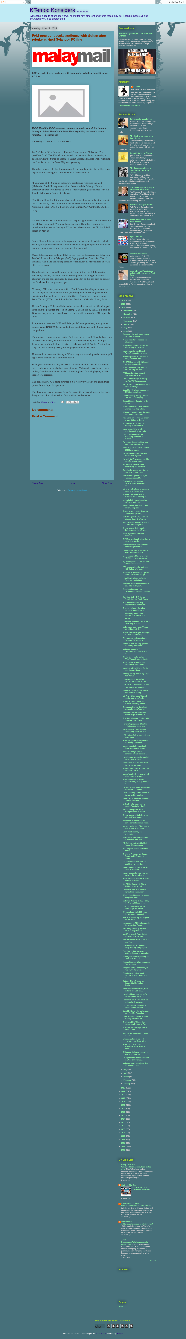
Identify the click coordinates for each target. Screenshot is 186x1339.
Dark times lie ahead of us (141, 119)
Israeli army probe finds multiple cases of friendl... (135, 810)
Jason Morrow (100, 1334)
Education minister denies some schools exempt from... (136, 822)
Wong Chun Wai (128, 1165)
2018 (123, 1105)
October (127, 317)
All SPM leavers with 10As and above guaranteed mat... (136, 363)
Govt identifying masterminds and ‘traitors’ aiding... (135, 691)
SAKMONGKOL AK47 (130, 1204)
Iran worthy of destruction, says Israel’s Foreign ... (136, 385)
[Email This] (67, 402)
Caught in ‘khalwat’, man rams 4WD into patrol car (136, 391)
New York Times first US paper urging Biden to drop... (136, 419)
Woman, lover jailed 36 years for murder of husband (135, 913)
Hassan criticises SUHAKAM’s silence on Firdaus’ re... (135, 551)
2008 (123, 1140)
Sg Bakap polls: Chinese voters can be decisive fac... (136, 562)
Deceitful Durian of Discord (141, 153)
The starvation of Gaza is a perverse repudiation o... (134, 609)
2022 (123, 1091)
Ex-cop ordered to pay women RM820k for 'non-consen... (135, 557)
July (126, 328)
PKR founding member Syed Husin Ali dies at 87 (135, 477)
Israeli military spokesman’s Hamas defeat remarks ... (135, 995)
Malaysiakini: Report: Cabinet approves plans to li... (135, 546)
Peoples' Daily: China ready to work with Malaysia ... (135, 969)
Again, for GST (136, 237)
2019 (123, 1102)
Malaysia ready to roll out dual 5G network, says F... (135, 1064)
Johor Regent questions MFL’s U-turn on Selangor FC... (136, 523)
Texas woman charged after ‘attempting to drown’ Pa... (135, 730)
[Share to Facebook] (75, 402)
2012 (123, 1126)
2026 (123, 301)
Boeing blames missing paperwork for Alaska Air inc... (134, 483)
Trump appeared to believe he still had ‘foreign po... (135, 816)
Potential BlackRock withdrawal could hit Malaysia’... (136, 585)
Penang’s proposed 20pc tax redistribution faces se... (135, 725)
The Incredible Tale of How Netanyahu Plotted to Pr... (134, 1023)
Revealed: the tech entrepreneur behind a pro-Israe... (136, 335)
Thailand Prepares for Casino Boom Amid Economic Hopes (135, 856)
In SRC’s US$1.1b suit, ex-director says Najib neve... (135, 703)
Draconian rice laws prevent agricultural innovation (134, 891)
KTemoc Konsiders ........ (59, 10)
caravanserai (126, 1222)
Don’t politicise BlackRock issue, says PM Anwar (134, 907)
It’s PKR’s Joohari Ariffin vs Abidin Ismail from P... (134, 885)
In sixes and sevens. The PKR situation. (136, 1206)
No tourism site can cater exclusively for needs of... (135, 466)
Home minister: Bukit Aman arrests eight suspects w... (135, 714)
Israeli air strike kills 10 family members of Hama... (135, 669)
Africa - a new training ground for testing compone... (135, 645)
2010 (123, 1133)
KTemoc (136, 87)
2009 (123, 1136)
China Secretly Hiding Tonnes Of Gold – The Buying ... (135, 397)
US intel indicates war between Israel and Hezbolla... (136, 490)
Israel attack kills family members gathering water (134, 430)
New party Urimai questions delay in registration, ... (134, 930)
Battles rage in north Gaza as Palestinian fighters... (135, 454)
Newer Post (37, 483)
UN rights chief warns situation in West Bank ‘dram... (136, 1059)
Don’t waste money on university (132, 833)
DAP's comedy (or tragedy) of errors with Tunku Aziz (142, 189)
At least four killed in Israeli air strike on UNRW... (136, 769)
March (126, 1077)
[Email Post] (62, 402)
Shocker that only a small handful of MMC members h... (135, 975)
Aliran (123, 1240)
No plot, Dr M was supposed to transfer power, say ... (136, 460)
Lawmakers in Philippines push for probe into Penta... (136, 924)
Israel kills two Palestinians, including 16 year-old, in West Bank (142, 273)
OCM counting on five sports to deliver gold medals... (136, 794)
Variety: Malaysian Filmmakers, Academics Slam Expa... (136, 827)
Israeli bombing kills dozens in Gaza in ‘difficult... (136, 868)
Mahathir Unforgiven (138, 254)
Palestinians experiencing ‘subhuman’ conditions (134, 663)
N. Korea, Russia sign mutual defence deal (135, 1029)
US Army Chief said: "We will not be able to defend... (135, 697)
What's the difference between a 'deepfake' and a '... (136, 896)
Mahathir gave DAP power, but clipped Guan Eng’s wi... (135, 518)
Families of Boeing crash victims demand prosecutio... (136, 952)
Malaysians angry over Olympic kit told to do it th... (136, 628)
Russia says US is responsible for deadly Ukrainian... (135, 741)
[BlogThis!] (69, 402)
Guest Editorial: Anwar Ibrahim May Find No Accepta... (136, 1012)
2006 (123, 1146)
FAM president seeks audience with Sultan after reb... (135, 568)
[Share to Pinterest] (77, 402)
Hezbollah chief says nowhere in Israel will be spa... (135, 1001)
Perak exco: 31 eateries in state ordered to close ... (136, 880)
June (126, 331)
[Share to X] (72, 402)
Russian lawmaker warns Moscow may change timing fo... (136, 782)
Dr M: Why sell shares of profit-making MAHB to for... (136, 1018)
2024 (123, 308)
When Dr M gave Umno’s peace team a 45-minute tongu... (136, 573)
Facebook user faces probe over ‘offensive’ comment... (136, 788)
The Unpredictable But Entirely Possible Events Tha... (136, 719)
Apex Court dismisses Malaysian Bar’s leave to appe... (134, 1046)
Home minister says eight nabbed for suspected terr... (135, 680)
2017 (123, 1109)
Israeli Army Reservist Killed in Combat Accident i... (136, 799)
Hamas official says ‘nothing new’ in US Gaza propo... (135, 380)
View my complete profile (129, 105)
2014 (123, 1119)
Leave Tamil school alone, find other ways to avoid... (136, 775)
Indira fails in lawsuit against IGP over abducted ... (135, 501)
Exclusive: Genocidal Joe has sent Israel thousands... (135, 443)
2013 (123, 1122)
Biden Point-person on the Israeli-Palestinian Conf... (134, 805)
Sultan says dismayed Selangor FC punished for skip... (136, 634)
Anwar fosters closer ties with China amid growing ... (135, 512)
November (128, 314)
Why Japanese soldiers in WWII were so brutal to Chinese (140, 170)
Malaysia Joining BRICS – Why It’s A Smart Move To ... (136, 902)
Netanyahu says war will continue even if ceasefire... (135, 753)
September (128, 321)
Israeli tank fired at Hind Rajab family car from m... (135, 764)
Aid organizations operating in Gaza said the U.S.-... (136, 958)
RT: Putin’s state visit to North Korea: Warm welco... (135, 844)
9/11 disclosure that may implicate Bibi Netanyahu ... (135, 604)
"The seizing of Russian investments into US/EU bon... (134, 616)
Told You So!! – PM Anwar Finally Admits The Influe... (135, 598)
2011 (123, 1129)
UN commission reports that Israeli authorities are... (135, 1006)
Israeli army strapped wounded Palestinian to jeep (136, 758)
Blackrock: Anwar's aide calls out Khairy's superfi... (135, 863)
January (127, 1084)
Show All (153, 1261)
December (128, 311)
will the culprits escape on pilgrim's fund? (137, 1224)
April (126, 1073)
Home (72, 483)
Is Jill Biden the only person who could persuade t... (135, 369)
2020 (123, 1098)
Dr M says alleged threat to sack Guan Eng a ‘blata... (136, 622)
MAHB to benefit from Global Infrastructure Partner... (135, 935)
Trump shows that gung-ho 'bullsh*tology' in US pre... (135, 529)
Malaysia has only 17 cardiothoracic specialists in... (135, 651)
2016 (123, 1112)
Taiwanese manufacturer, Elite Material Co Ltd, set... (135, 990)
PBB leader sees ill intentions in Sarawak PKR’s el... (135, 838)
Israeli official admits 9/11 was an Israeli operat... (135, 507)
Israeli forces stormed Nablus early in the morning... (135, 874)
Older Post (107, 483)
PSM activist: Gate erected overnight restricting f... (134, 374)
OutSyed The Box (128, 1185)
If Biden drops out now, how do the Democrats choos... (136, 413)
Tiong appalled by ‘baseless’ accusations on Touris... (135, 708)
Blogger (120, 1334)
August (127, 324)
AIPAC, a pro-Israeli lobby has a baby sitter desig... (136, 540)
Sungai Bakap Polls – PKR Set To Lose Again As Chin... (135, 346)
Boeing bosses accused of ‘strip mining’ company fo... (135, 946)
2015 (123, 1115)
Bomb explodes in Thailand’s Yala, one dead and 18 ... (135, 358)
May (125, 1070)
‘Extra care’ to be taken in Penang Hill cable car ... (134, 424)
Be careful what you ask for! (141, 205)
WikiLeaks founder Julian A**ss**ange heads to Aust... (136, 658)
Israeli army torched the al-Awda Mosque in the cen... (135, 352)
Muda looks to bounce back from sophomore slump (134, 747)
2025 (123, 304)
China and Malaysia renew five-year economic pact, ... (136, 1053)
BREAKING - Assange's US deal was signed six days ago (136, 686)
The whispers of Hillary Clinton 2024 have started (136, 449)
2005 (123, 1150)
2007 (123, 1143)
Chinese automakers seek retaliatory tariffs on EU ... (135, 1040)
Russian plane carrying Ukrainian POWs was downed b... (136, 591)
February (128, 1080)
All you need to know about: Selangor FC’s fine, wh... (135, 639)
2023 (123, 1088)
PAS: (140, 221)
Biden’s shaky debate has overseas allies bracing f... (135, 495)
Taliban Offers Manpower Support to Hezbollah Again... (133, 983)
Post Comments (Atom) (77, 490)
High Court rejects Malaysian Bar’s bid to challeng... (135, 579)
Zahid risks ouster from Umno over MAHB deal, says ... (135, 471)
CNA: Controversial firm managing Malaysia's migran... (133, 437)
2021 (123, 1095)
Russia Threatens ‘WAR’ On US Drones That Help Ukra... (136, 408)
